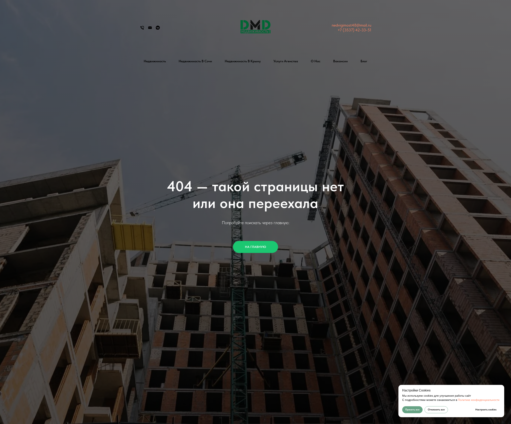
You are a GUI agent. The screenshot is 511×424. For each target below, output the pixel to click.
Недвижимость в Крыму (243, 61)
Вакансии (340, 61)
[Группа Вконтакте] (157, 29)
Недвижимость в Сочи (195, 61)
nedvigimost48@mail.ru (351, 25)
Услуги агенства (285, 61)
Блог (363, 61)
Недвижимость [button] (155, 61)
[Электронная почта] (150, 29)
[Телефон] (142, 29)
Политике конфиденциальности (478, 399)
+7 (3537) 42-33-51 (354, 30)
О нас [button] (315, 61)
